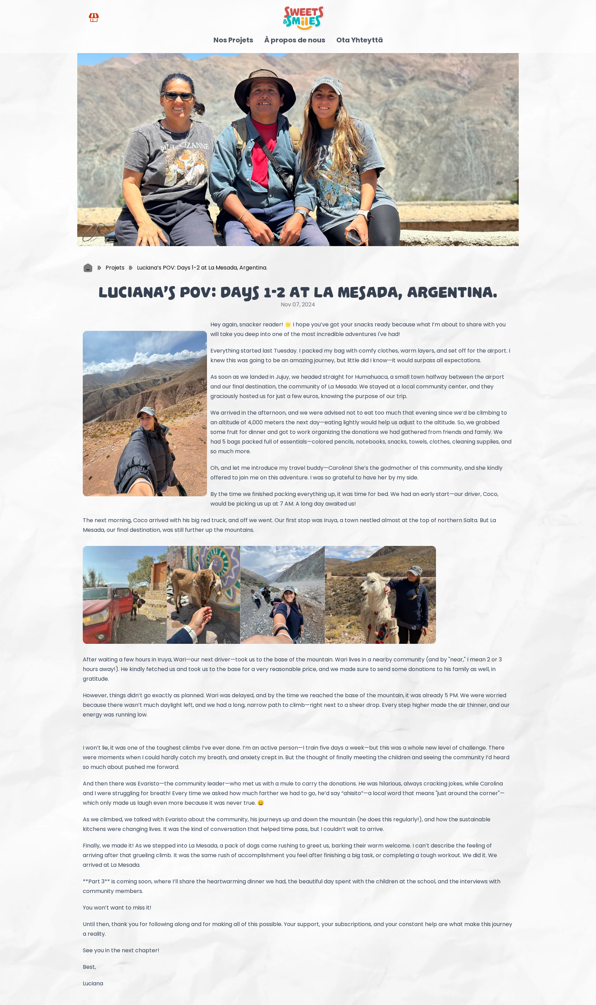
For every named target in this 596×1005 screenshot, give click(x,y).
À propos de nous (294, 40)
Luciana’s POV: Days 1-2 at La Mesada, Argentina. (202, 268)
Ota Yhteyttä (359, 40)
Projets (115, 268)
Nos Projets (233, 40)
